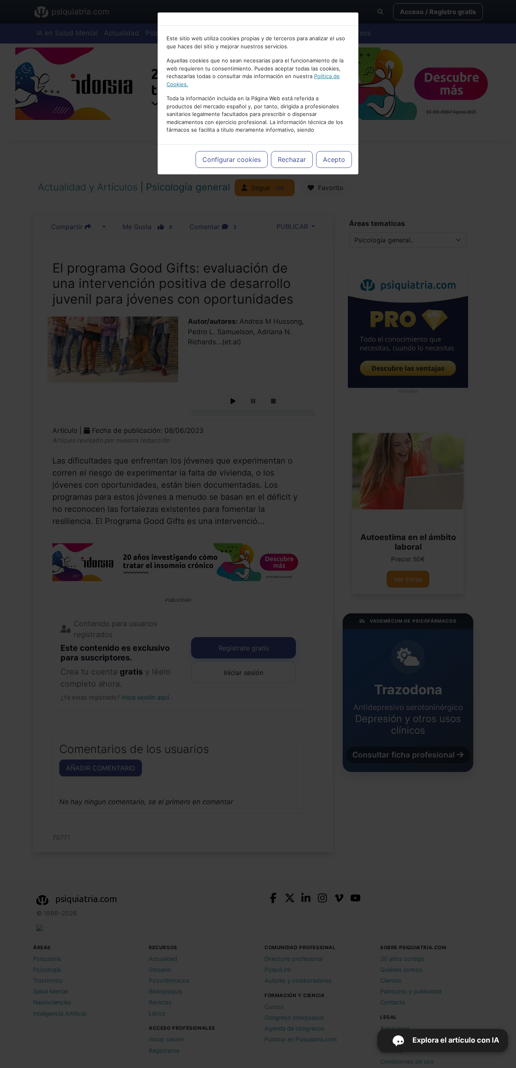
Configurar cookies (231, 159)
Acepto (334, 159)
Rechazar (292, 159)
